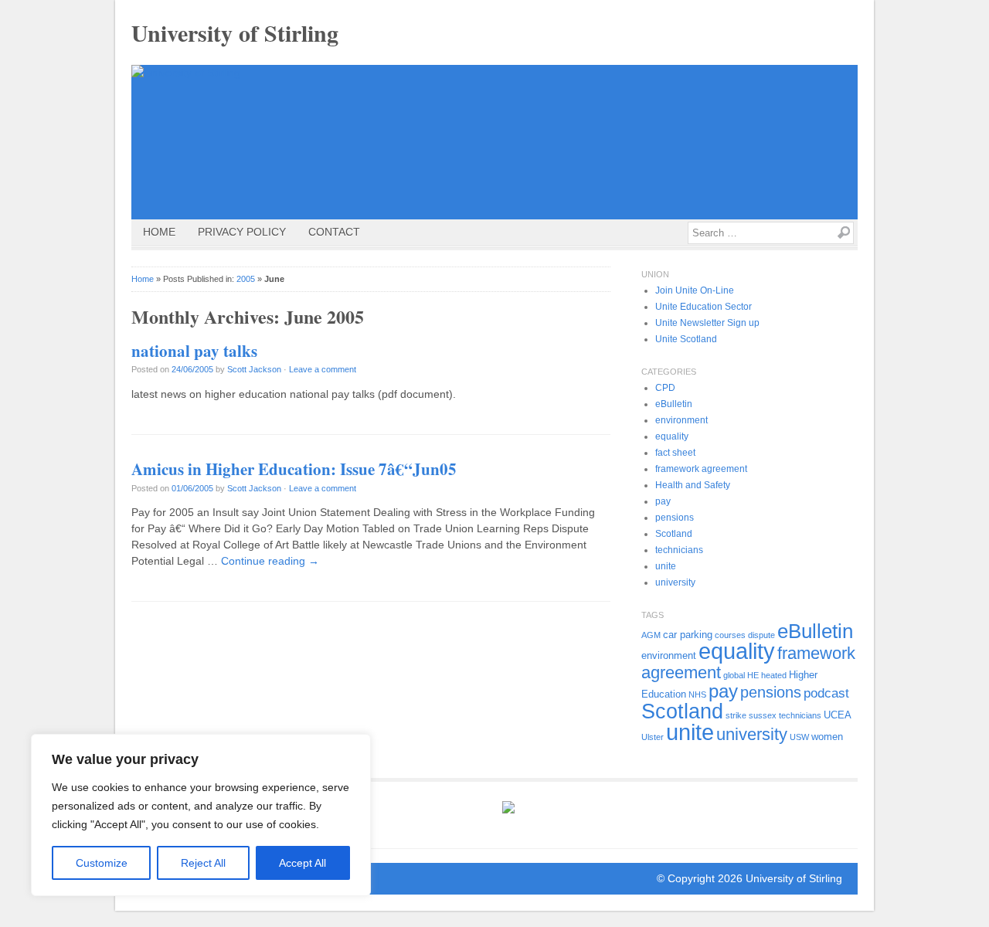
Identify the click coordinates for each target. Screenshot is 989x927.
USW (799, 737)
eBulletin (673, 404)
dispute (761, 635)
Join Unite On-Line (694, 290)
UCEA (837, 715)
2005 (245, 279)
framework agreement (701, 469)
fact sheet (675, 452)
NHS (697, 694)
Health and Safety (692, 485)
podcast (826, 693)
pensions (674, 517)
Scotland (673, 533)
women (827, 736)
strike (736, 715)
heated (774, 675)
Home (159, 232)
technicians (679, 550)
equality (671, 436)
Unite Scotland (686, 339)
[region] (201, 815)
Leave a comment (322, 369)
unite (665, 566)
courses (730, 635)
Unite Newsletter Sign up (707, 322)
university (675, 582)
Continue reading (270, 561)
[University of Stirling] (494, 142)
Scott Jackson (254, 369)
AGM (651, 635)
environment (681, 420)
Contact (334, 232)
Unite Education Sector (703, 306)
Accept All (302, 863)
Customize (101, 863)
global (734, 675)
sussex (763, 715)
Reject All (203, 863)
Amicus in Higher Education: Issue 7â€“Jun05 (294, 468)
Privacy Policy (242, 232)
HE (753, 675)
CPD (665, 387)
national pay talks (194, 350)
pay (663, 501)
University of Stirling (234, 32)
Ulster (652, 737)
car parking (687, 634)
